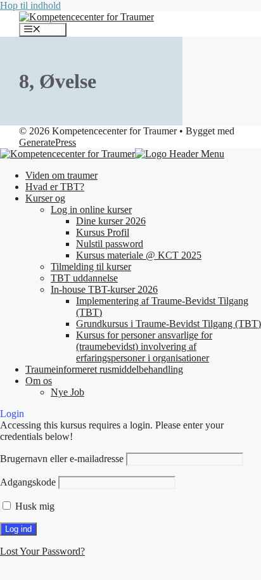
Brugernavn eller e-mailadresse (62, 458)
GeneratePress (47, 142)
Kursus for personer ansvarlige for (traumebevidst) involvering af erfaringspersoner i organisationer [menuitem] (144, 346)
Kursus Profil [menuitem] (102, 232)
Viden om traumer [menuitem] (61, 175)
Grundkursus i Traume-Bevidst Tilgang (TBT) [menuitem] (168, 323)
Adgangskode (28, 482)
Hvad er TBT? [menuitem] (54, 186)
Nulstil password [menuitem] (109, 243)
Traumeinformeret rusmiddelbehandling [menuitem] (104, 369)
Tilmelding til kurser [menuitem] (91, 266)
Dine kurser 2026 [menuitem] (111, 221)
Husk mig (33, 506)
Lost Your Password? (42, 551)
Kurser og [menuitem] (45, 198)
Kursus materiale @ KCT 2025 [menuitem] (138, 255)
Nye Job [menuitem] (67, 392)
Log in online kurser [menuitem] (91, 209)
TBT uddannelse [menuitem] (84, 278)
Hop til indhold (30, 5)
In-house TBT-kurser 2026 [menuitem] (104, 289)
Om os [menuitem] (38, 380)
